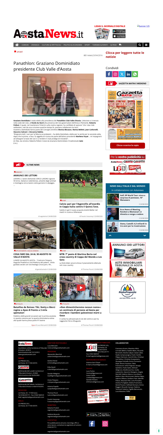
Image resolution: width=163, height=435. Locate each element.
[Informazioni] (120, 45)
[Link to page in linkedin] (128, 74)
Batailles (19, 304)
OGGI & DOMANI (32, 251)
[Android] (119, 31)
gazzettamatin (42, 269)
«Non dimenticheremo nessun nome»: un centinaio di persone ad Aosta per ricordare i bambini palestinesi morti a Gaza (80, 311)
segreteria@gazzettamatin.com (33, 397)
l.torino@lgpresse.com (94, 373)
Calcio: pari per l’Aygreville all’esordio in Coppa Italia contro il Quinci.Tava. (80, 205)
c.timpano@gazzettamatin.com (58, 382)
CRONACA (35, 45)
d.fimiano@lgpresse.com (95, 382)
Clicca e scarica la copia (128, 145)
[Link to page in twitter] (122, 74)
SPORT (87, 45)
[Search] (139, 45)
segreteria (43, 216)
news (89, 55)
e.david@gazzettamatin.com (57, 369)
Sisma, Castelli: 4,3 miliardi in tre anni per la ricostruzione (133, 224)
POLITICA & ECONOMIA (73, 45)
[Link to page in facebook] (109, 74)
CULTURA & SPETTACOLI (51, 45)
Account (89, 368)
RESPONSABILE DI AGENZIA (96, 360)
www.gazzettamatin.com (27, 354)
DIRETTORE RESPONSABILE (57, 343)
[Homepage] (17, 45)
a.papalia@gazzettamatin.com (58, 388)
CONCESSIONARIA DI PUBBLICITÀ (98, 343)
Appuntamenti (21, 251)
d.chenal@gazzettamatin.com (57, 363)
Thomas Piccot (88, 269)
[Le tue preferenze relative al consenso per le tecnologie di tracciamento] (159, 431)
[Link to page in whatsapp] (135, 74)
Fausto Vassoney (87, 216)
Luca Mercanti (42, 325)
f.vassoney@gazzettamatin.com (58, 401)
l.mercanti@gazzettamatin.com (58, 348)
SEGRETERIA (51, 405)
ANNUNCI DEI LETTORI (25, 175)
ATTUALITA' (65, 304)
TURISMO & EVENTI (100, 45)
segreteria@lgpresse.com (100, 356)
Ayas (33, 325)
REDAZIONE (22, 390)
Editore (21, 358)
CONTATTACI (52, 420)
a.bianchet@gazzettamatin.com (58, 356)
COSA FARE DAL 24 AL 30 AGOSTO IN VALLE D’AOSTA (32, 255)
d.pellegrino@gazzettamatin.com (59, 376)
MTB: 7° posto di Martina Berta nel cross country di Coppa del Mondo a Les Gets (81, 257)
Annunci (19, 172)
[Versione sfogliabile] (102, 32)
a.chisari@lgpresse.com (99, 365)
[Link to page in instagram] (115, 74)
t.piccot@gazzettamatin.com (57, 395)
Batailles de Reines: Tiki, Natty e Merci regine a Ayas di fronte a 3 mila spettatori (34, 310)
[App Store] (119, 36)
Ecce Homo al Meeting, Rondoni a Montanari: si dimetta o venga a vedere (131, 211)
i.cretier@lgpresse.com (94, 377)
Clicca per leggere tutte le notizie (125, 55)
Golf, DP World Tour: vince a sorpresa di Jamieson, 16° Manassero (132, 197)
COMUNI (25, 45)
